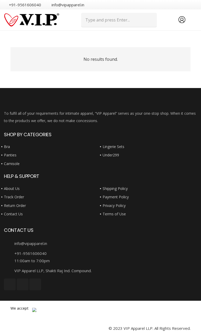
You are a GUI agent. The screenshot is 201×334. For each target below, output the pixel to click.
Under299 (111, 154)
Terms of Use (114, 213)
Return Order (15, 205)
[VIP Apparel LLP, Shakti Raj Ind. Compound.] (9, 270)
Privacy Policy (114, 205)
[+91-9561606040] (9, 253)
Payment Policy (116, 196)
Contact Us (13, 213)
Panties (10, 154)
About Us (12, 188)
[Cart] (191, 19)
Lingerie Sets (113, 146)
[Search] (149, 20)
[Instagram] (195, 4)
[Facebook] (178, 4)
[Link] (31, 19)
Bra (7, 146)
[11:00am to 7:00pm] (9, 260)
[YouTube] (186, 4)
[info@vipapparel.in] (9, 243)
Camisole (12, 163)
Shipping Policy (115, 188)
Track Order (14, 196)
